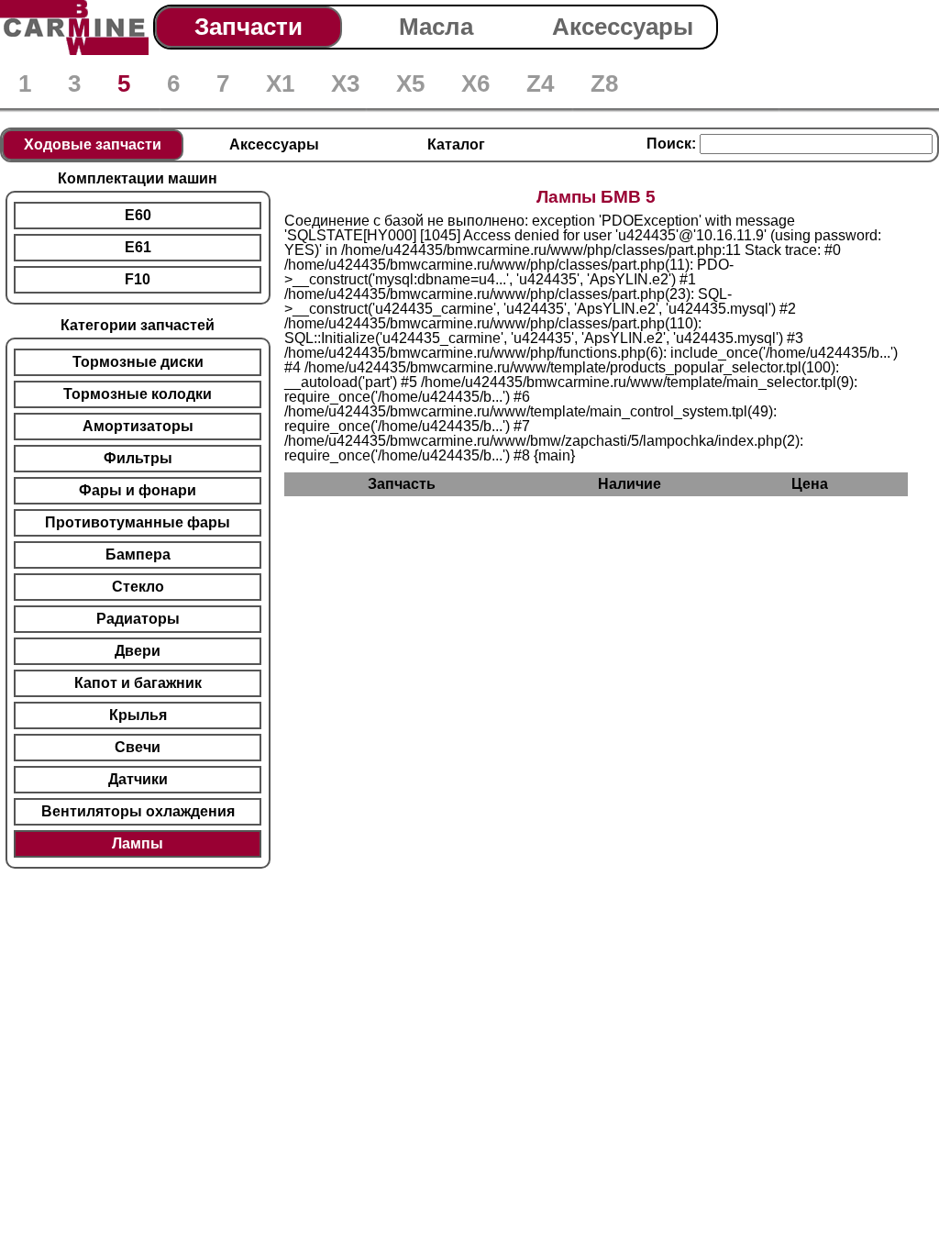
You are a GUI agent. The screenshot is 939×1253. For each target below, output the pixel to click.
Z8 (604, 83)
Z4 (540, 83)
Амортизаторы (138, 426)
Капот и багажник (138, 683)
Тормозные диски (138, 362)
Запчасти (248, 26)
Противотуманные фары (137, 522)
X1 (280, 83)
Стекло (138, 586)
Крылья (138, 715)
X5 (410, 83)
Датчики (138, 779)
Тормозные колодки (137, 394)
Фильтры (138, 458)
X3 (345, 83)
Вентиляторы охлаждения (138, 811)
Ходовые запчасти (92, 144)
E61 (138, 247)
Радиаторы (138, 618)
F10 (137, 279)
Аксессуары (622, 26)
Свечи (137, 747)
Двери (137, 651)
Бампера (138, 554)
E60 (138, 215)
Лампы (137, 843)
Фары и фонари (137, 490)
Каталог (456, 144)
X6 (475, 83)
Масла (436, 26)
